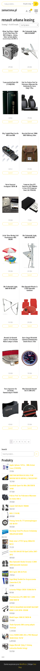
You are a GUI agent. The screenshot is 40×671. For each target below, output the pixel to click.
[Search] (36, 453)
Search (4, 449)
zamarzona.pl (9, 10)
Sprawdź (10, 71)
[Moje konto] (26, 11)
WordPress (23, 664)
